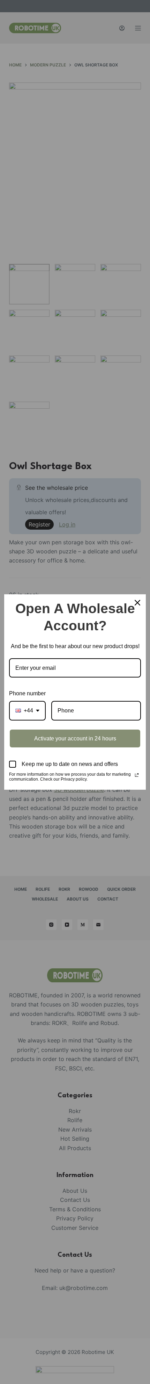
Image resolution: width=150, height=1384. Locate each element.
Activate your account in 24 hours (75, 738)
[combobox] (27, 710)
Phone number (27, 693)
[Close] (137, 602)
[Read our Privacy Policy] (137, 775)
